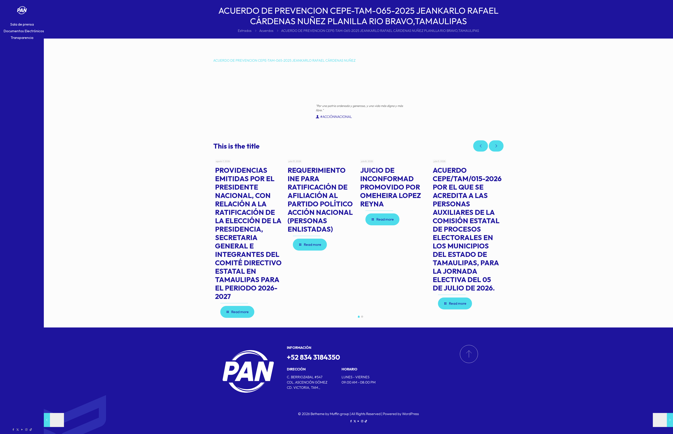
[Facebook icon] (13, 429)
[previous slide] (480, 146)
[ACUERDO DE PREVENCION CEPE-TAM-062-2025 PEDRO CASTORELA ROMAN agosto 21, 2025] (54, 420)
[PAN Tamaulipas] (22, 10)
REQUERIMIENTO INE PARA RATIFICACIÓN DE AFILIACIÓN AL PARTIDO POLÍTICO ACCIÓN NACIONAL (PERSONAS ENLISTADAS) (320, 199)
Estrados (244, 30)
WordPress (410, 414)
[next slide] (496, 146)
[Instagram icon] (26, 429)
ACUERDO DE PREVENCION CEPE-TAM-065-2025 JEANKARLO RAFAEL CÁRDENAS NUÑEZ (284, 60)
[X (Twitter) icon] (17, 429)
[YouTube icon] (22, 429)
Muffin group (339, 414)
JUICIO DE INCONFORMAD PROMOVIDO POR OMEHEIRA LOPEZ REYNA (390, 187)
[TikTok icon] (30, 429)
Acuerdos (266, 30)
